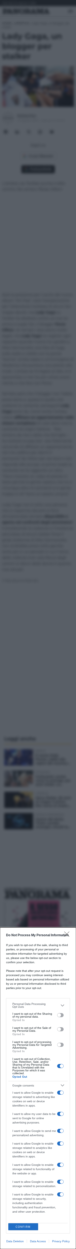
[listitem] (38, 1005)
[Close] (68, 935)
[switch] (60, 1015)
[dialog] (38, 1088)
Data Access (38, 1241)
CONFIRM (23, 1226)
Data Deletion (15, 1241)
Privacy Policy (61, 1241)
